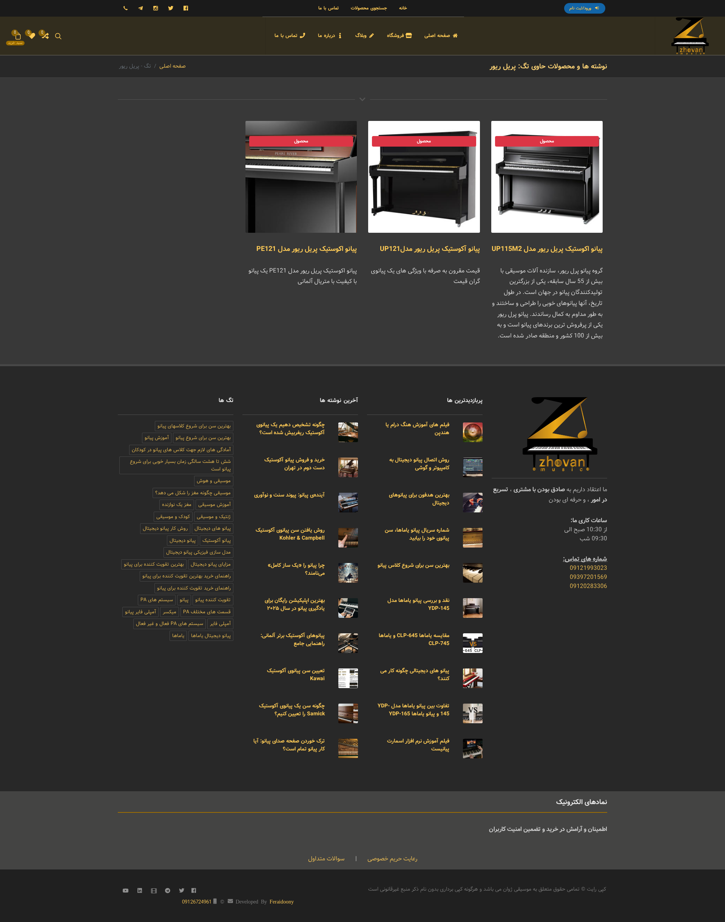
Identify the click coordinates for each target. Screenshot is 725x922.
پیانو (184, 600)
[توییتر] (170, 8)
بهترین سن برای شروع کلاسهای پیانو (194, 426)
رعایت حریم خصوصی (391, 858)
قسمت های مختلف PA (207, 612)
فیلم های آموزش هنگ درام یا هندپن (417, 429)
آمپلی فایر (220, 624)
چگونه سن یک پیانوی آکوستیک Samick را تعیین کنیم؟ (292, 710)
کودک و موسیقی (173, 517)
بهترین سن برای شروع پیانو (203, 438)
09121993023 (588, 568)
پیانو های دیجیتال (212, 528)
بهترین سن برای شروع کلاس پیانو (413, 565)
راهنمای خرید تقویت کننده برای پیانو (194, 588)
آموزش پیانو (157, 438)
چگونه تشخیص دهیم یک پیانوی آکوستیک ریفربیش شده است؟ (290, 429)
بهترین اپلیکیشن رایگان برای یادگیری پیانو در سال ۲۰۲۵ (295, 604)
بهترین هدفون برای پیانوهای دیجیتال (419, 499)
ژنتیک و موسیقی (214, 517)
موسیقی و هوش (214, 481)
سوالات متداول (326, 858)
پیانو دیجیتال (183, 541)
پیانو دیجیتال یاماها (211, 636)
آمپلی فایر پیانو (140, 612)
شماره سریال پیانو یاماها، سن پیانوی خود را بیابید (417, 534)
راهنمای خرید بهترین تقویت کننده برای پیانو (186, 576)
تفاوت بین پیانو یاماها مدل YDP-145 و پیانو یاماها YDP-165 (413, 710)
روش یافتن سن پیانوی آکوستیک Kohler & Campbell (290, 534)
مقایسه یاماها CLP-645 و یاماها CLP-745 (414, 639)
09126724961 (197, 902)
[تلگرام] (140, 8)
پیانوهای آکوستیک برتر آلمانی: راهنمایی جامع (293, 639)
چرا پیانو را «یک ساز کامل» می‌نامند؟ (296, 569)
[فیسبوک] (185, 8)
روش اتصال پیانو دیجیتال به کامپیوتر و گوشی (419, 464)
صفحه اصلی (172, 66)
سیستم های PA (156, 600)
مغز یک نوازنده (176, 505)
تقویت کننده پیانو (213, 600)
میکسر (169, 612)
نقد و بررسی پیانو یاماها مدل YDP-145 (418, 604)
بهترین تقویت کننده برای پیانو (154, 564)
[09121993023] (125, 8)
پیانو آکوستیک (216, 541)
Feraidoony (282, 901)
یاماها (178, 636)
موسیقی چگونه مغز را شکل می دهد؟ (193, 493)
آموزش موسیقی (214, 505)
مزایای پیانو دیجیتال (211, 564)
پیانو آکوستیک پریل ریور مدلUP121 (430, 249)
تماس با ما (328, 8)
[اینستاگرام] (155, 8)
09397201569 (588, 577)
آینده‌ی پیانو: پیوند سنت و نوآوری (289, 495)
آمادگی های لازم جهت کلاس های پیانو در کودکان (181, 450)
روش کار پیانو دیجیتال (165, 528)
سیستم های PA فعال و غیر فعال (169, 624)
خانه (403, 8)
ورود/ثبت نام (581, 8)
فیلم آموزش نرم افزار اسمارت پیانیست (418, 745)
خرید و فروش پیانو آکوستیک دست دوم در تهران (294, 464)
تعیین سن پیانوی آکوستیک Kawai (296, 675)
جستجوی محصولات (369, 8)
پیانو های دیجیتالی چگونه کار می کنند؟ (414, 675)
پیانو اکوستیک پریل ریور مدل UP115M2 (547, 249)
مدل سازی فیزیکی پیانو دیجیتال (198, 552)
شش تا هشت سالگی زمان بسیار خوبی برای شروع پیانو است (180, 465)
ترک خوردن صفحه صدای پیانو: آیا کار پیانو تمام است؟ (289, 745)
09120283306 (588, 586)
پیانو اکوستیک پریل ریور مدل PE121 (306, 249)
